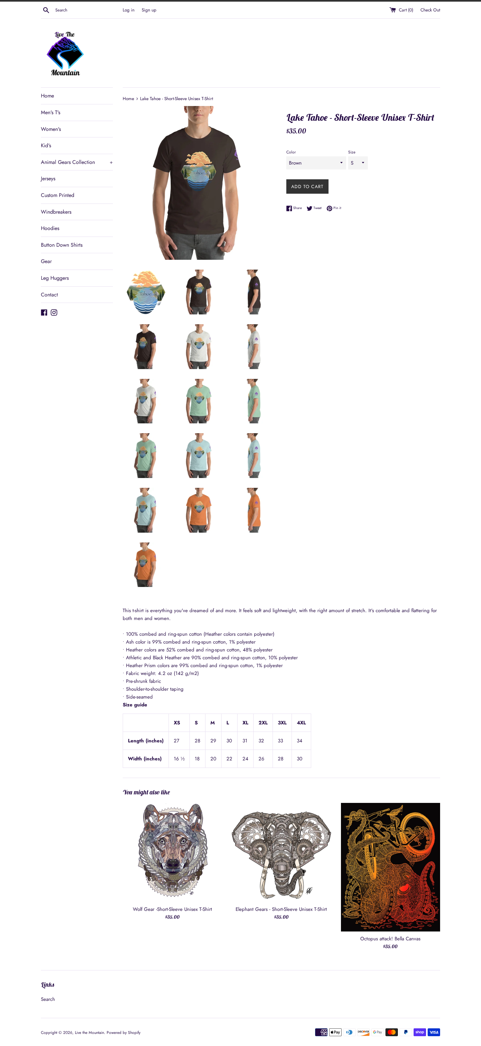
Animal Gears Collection (77, 162)
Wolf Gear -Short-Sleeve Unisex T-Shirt (172, 909)
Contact (49, 294)
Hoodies (50, 228)
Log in (128, 10)
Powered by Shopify (123, 1033)
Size (351, 152)
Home (47, 95)
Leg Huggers (55, 278)
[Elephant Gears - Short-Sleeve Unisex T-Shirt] (281, 852)
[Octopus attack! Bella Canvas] (390, 867)
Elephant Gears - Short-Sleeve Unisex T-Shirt (281, 909)
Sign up (149, 10)
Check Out (430, 10)
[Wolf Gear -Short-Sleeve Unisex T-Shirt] (172, 852)
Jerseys (48, 178)
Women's (51, 129)
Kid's (46, 145)
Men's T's (50, 112)
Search (48, 999)
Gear (46, 261)
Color (291, 152)
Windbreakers (56, 212)
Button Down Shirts (61, 245)
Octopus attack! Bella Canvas (390, 938)
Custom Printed (57, 195)
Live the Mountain (89, 1033)
